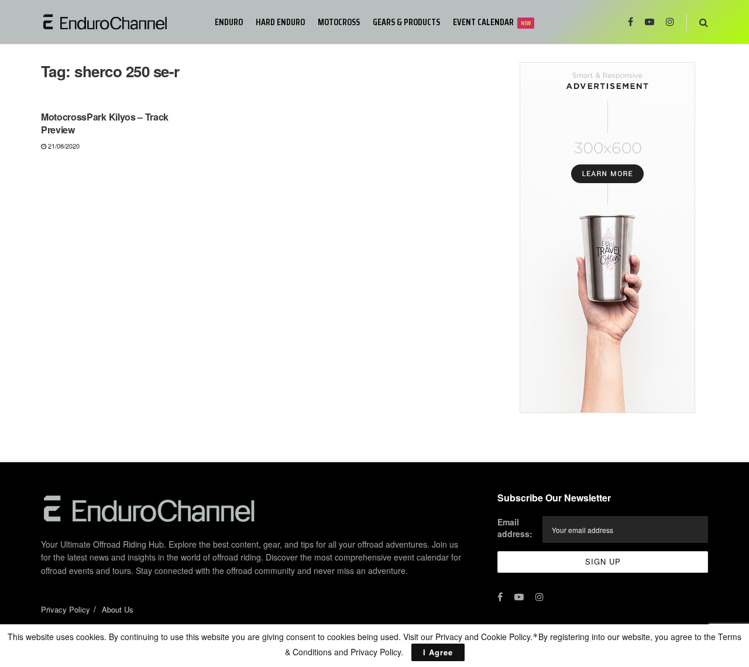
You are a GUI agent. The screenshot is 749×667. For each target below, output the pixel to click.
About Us (117, 609)
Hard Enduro (280, 22)
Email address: (514, 527)
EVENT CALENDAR (492, 22)
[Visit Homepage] (119, 22)
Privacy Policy (65, 609)
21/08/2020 (63, 145)
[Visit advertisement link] (607, 237)
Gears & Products (406, 22)
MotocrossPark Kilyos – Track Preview (105, 123)
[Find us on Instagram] (670, 22)
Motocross (339, 22)
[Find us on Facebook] (630, 22)
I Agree (438, 652)
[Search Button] (703, 22)
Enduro (229, 22)
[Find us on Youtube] (649, 22)
